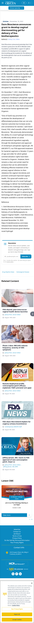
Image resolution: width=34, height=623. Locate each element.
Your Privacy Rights (17, 543)
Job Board (17, 534)
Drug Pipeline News (8, 272)
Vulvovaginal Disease (22, 272)
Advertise (17, 529)
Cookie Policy (16, 605)
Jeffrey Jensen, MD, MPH (10, 467)
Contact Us (17, 532)
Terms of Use (17, 536)
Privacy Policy (17, 538)
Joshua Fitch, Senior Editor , (13, 465)
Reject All (17, 614)
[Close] (32, 583)
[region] (17, 602)
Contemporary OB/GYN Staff (13, 427)
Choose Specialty (15, 8)
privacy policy (10, 262)
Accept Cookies (17, 619)
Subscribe (25, 256)
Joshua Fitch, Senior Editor (13, 314)
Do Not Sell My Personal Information (17, 540)
